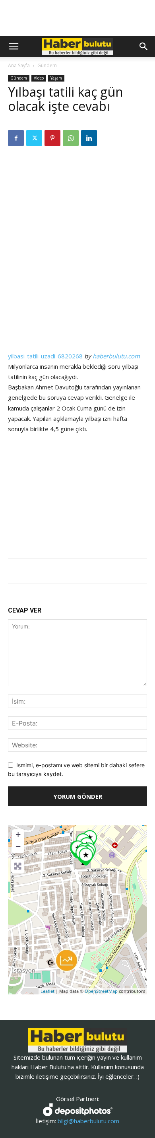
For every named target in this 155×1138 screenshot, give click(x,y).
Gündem (47, 65)
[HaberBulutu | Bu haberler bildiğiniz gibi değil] (77, 1040)
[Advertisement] (77, 206)
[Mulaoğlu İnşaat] (66, 960)
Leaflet (47, 991)
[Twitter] (34, 138)
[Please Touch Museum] (86, 857)
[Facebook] (16, 138)
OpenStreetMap (101, 991)
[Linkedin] (89, 138)
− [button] (18, 846)
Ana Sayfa (19, 65)
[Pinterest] (52, 138)
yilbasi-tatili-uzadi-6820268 (45, 356)
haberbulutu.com (116, 356)
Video (39, 78)
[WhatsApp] (71, 138)
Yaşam (56, 78)
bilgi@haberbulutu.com (88, 1121)
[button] (13, 46)
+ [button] (18, 834)
